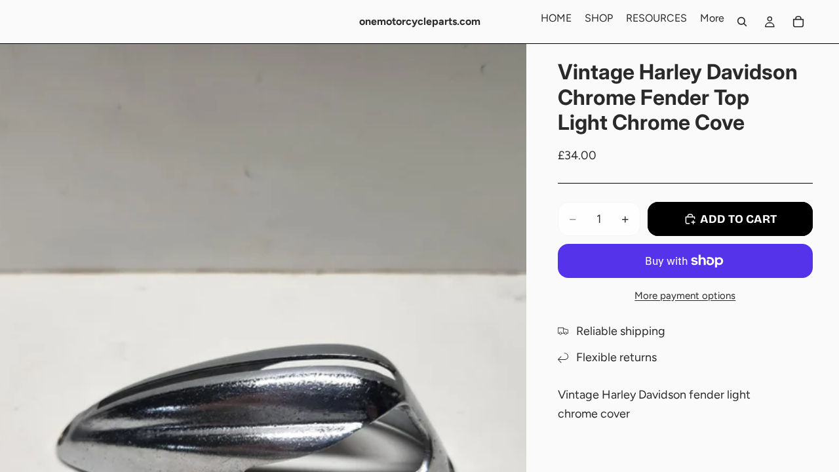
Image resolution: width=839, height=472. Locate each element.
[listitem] (712, 18)
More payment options (684, 296)
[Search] (742, 21)
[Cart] (798, 21)
